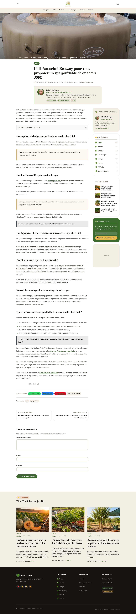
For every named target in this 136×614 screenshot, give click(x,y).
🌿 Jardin (60, 579)
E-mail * (19, 465)
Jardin (54, 10)
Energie (82, 10)
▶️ (30, 586)
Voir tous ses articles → (102, 128)
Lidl (27, 401)
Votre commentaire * (23, 437)
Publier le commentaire (27, 476)
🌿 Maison (60, 583)
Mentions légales (107, 583)
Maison (61, 10)
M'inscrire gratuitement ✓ (106, 238)
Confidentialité (107, 579)
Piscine (90, 10)
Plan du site (83, 590)
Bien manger (72, 10)
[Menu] (118, 4)
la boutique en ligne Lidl (48, 373)
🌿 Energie (60, 594)
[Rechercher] (18, 4)
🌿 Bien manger (62, 590)
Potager (45, 10)
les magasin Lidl (54, 181)
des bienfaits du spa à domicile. (62, 351)
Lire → (33, 561)
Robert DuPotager (52, 90)
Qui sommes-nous (85, 583)
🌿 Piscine (60, 598)
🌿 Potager (60, 587)
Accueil (19, 58)
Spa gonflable (34, 401)
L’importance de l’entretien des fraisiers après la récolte (67, 541)
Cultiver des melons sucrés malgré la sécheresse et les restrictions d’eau (31, 543)
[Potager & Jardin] (68, 4)
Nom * (18, 455)
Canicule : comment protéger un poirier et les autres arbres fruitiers (103, 543)
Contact (82, 587)
